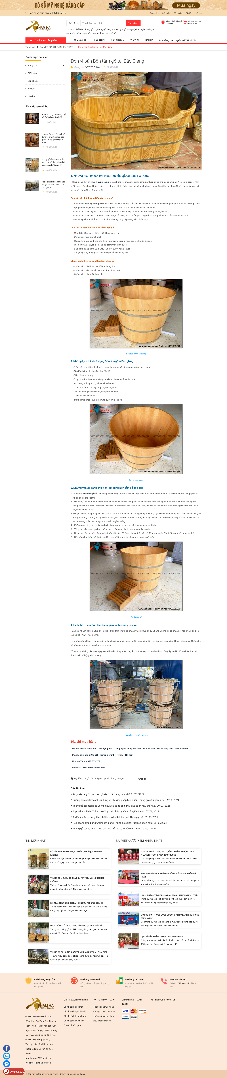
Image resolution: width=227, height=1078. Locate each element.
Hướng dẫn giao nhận (103, 1016)
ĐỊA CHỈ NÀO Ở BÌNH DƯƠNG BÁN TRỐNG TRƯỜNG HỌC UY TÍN (169, 895)
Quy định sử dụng (72, 1025)
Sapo (82, 1074)
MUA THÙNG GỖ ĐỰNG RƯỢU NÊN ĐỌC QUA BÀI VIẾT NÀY (77, 926)
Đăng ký (179, 21)
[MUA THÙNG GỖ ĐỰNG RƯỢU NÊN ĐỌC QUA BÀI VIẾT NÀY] (38, 932)
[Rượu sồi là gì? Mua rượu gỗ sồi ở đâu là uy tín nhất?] (32, 118)
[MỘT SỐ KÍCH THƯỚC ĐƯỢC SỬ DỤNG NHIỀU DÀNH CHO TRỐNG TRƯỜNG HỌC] (128, 918)
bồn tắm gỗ (93, 33)
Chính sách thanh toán (75, 1016)
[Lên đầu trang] (221, 1063)
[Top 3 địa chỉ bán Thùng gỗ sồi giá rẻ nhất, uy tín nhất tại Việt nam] (32, 185)
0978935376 (59, 13)
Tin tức (189, 13)
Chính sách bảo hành (74, 1020)
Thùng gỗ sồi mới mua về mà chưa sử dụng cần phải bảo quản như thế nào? (53, 162)
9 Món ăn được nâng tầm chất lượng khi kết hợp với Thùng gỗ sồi (115, 817)
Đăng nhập (170, 21)
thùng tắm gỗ (117, 778)
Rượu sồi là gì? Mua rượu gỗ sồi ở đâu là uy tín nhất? (108, 794)
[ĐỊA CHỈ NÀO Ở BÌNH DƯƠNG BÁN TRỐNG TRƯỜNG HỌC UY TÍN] (128, 898)
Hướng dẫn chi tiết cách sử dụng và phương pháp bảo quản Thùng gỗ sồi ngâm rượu (126, 800)
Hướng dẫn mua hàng (103, 1007)
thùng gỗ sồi (90, 29)
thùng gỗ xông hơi (106, 29)
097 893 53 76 (184, 983)
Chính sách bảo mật (73, 1007)
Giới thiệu (166, 13)
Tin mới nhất (35, 841)
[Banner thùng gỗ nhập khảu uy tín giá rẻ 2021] (113, 4)
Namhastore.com (42, 1063)
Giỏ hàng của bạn (194, 21)
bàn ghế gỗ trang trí (125, 29)
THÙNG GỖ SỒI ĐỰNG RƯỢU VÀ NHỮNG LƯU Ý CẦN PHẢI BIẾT (78, 952)
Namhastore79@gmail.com (38, 1058)
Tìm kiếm (133, 23)
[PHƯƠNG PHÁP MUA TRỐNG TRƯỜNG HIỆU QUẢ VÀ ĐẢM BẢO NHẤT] (128, 876)
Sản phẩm (178, 13)
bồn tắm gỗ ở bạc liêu (100, 778)
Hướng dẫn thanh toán (104, 1011)
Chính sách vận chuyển (75, 1011)
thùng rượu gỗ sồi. (108, 33)
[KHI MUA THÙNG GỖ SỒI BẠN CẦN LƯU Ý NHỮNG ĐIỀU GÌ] (38, 908)
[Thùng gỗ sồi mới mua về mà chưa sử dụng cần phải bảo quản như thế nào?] (32, 165)
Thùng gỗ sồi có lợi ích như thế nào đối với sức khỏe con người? (114, 828)
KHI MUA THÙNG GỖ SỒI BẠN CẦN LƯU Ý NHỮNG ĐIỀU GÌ (76, 903)
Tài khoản (169, 24)
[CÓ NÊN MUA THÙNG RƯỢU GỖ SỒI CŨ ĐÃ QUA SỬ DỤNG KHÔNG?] (38, 858)
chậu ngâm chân (143, 29)
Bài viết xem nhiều (36, 106)
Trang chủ (154, 13)
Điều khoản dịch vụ (102, 1020)
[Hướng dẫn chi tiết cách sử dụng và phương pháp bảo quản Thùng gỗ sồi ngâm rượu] (32, 140)
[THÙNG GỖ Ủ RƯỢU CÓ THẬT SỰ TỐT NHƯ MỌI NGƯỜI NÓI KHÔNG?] (38, 884)
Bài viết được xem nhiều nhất (139, 841)
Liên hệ (199, 13)
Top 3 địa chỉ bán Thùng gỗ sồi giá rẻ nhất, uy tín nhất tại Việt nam (53, 184)
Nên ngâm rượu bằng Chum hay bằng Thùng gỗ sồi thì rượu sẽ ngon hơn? (120, 822)
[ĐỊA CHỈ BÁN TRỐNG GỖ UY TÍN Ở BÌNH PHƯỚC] (128, 941)
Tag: (75, 778)
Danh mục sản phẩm (46, 40)
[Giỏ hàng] (185, 22)
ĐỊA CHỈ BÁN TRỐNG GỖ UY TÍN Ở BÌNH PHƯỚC (162, 936)
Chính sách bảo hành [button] (76, 1000)
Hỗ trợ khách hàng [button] (104, 1000)
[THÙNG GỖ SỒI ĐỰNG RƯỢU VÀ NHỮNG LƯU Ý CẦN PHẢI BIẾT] (38, 956)
